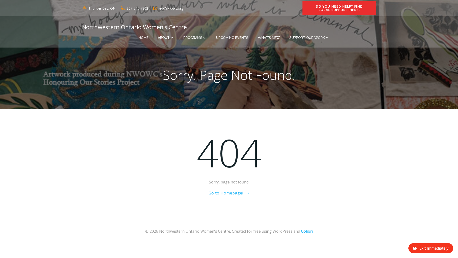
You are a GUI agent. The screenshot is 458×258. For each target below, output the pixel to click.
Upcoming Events (232, 38)
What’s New (269, 38)
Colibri (307, 231)
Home (143, 38)
